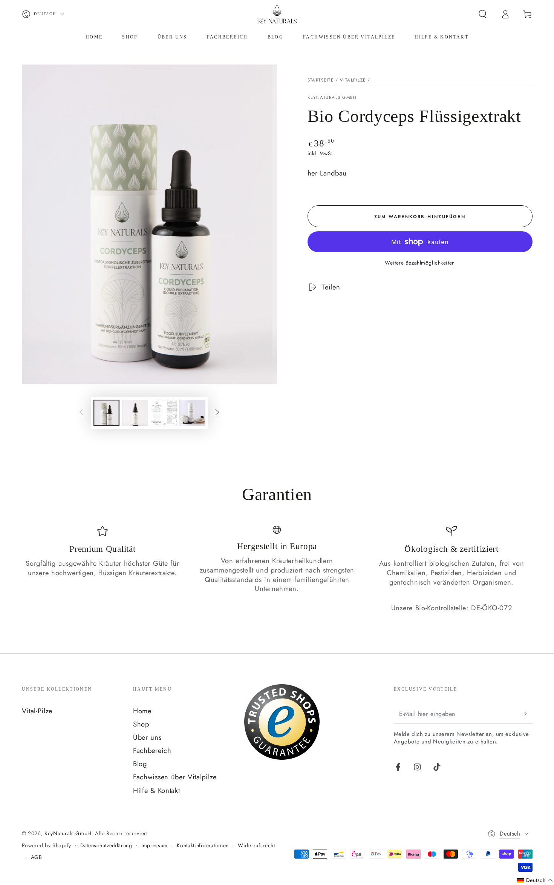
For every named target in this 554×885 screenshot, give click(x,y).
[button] (482, 14)
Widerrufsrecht (256, 845)
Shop (141, 724)
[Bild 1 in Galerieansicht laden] (106, 413)
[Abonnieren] (527, 713)
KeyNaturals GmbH (332, 97)
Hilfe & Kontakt (156, 790)
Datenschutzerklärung (106, 845)
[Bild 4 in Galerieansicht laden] (192, 413)
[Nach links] (81, 413)
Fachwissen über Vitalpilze (175, 777)
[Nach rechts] (217, 413)
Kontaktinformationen (203, 845)
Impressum (154, 845)
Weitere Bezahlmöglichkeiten (420, 262)
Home (142, 711)
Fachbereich (152, 750)
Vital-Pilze (37, 711)
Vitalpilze (353, 80)
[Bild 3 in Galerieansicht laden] (164, 413)
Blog (140, 764)
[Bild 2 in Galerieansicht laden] (135, 413)
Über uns (147, 737)
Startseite (321, 80)
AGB (36, 857)
